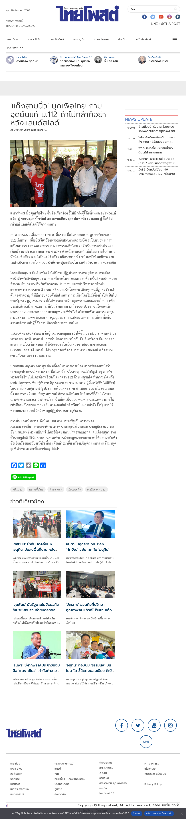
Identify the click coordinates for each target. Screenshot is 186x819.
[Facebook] (144, 17)
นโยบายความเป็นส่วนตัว (159, 813)
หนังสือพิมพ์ (143, 39)
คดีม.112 (18, 489)
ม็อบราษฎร (56, 489)
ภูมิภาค (58, 789)
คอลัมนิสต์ (57, 39)
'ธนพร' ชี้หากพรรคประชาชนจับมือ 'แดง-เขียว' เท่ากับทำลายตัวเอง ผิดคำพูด (37, 670)
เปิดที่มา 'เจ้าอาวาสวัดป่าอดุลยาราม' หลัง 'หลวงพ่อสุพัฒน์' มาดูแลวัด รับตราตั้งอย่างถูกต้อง (157, 161)
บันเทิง (122, 39)
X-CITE (103, 773)
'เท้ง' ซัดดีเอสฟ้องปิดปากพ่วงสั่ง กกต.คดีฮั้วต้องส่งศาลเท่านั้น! (157, 139)
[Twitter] (153, 17)
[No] (181, 813)
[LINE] (146, 742)
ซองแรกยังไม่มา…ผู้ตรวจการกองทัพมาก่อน (75, 63)
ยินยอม (137, 813)
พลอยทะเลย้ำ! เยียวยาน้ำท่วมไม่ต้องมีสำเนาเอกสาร (157, 150)
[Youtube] (161, 17)
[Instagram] (169, 17)
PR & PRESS (151, 764)
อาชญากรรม (106, 768)
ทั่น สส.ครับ (111, 61)
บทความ (15, 779)
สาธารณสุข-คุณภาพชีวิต (113, 783)
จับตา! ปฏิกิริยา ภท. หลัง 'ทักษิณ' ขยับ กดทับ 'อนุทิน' (87, 546)
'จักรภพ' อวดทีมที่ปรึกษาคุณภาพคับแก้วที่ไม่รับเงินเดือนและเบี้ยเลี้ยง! (90, 610)
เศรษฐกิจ (79, 39)
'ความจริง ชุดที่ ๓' (27, 61)
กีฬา (56, 774)
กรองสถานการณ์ (64, 764)
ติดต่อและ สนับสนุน (155, 774)
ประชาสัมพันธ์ (62, 784)
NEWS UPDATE (138, 119)
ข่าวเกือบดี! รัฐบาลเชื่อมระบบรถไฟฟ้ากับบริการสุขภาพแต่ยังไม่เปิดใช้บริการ (157, 129)
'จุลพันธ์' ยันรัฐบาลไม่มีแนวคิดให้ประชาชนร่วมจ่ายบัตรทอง (36, 607)
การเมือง (12, 39)
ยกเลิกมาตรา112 (96, 489)
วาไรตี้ (57, 769)
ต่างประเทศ (101, 39)
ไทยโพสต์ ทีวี (15, 48)
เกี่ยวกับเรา (150, 769)
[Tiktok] (178, 17)
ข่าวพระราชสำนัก (19, 789)
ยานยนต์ (104, 778)
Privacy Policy (153, 784)
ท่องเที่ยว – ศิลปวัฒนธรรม (69, 779)
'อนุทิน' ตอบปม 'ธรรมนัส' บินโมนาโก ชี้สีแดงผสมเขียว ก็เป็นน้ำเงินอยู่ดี (90, 670)
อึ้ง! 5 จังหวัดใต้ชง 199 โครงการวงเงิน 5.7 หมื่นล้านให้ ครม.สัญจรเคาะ (157, 171)
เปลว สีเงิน (34, 39)
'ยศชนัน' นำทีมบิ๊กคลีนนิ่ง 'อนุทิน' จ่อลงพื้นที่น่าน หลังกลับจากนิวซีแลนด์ (34, 549)
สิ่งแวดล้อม (60, 794)
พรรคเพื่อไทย (36, 489)
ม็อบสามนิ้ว (74, 489)
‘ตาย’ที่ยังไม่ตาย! (158, 61)
